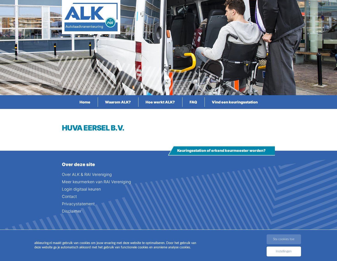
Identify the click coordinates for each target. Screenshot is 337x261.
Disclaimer (71, 211)
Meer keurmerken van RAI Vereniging (96, 181)
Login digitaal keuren (81, 189)
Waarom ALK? (118, 102)
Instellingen (284, 251)
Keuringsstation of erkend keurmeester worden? (221, 150)
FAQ (193, 102)
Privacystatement (78, 203)
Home (85, 102)
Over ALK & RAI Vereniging (87, 174)
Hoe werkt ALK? (160, 102)
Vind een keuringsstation (235, 102)
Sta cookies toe (283, 239)
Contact (69, 196)
